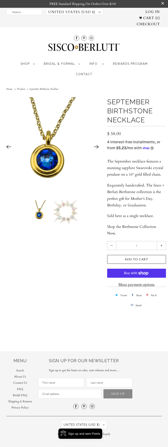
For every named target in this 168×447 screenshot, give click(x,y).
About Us (20, 377)
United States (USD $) (72, 12)
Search (20, 370)
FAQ (20, 389)
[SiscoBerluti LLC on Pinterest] (84, 38)
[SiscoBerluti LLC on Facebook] (76, 38)
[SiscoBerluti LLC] (84, 48)
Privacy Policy (20, 407)
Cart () (151, 18)
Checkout (148, 24)
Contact (84, 74)
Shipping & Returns (20, 401)
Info (94, 63)
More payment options (136, 284)
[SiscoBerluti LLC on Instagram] (91, 38)
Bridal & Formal (60, 63)
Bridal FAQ (20, 395)
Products (21, 89)
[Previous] (8, 146)
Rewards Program (130, 63)
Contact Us (20, 383)
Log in (152, 11)
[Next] (96, 146)
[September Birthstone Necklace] (52, 146)
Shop (25, 63)
